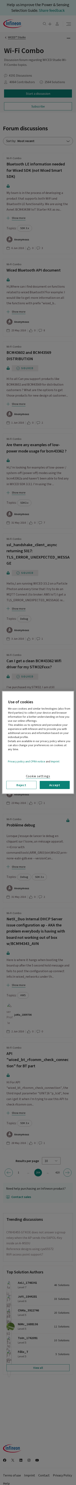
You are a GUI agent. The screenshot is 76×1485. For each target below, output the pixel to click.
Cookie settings (38, 776)
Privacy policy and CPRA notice (26, 762)
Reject (21, 785)
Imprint (55, 762)
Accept (54, 785)
